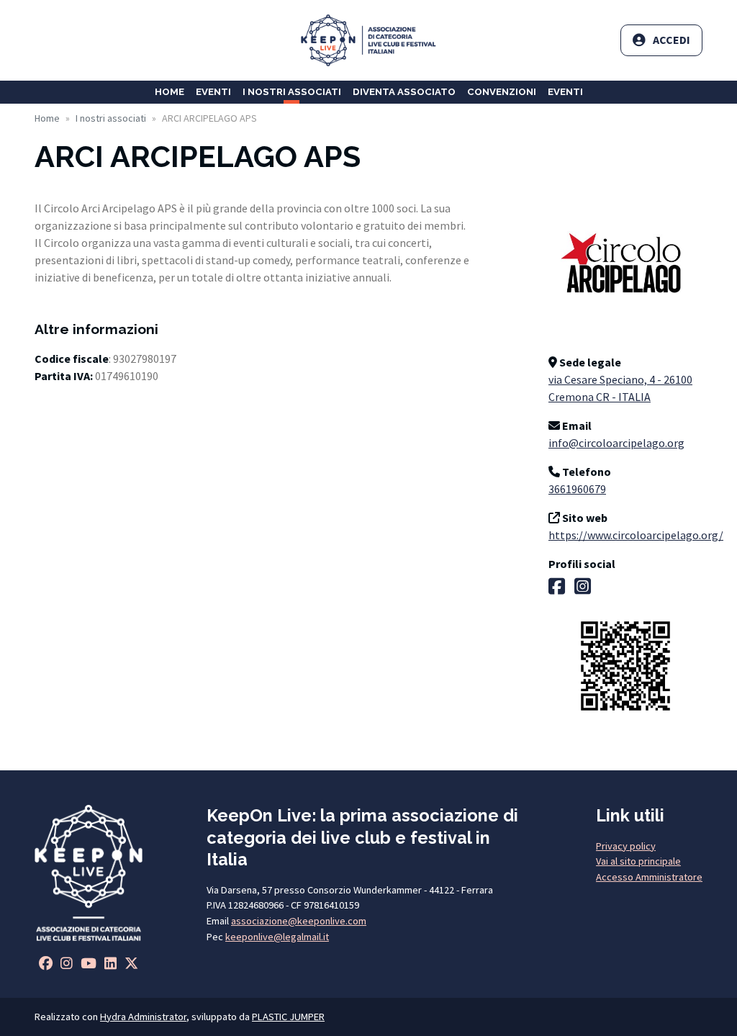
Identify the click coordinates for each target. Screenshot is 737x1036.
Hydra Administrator (143, 1016)
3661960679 (577, 489)
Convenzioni (501, 91)
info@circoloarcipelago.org (616, 443)
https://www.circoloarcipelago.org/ (635, 535)
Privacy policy (626, 845)
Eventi (213, 91)
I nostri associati (292, 91)
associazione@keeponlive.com (298, 920)
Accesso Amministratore (649, 876)
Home (169, 91)
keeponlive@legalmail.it (277, 936)
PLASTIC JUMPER (288, 1016)
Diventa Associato (404, 91)
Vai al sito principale (638, 861)
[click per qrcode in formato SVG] (625, 664)
